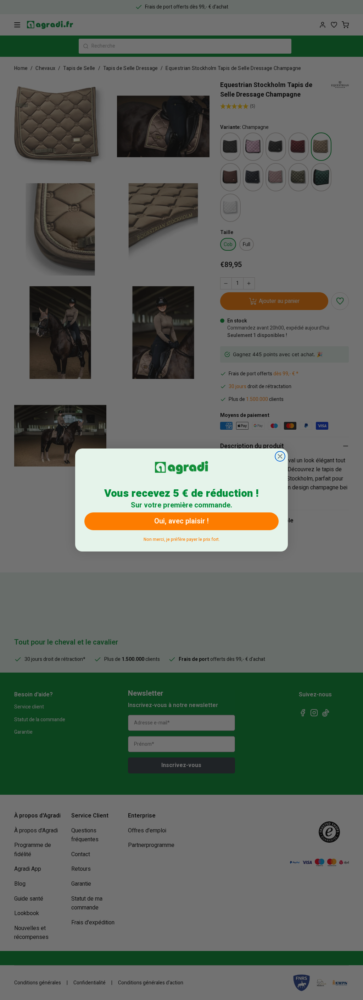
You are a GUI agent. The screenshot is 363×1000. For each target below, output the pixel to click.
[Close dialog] (280, 456)
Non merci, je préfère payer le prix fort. (182, 538)
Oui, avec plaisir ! (181, 521)
